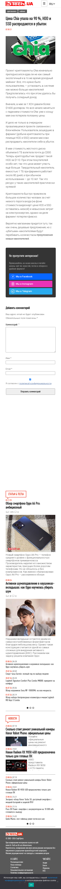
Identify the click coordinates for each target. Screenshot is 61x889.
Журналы (46, 868)
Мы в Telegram (24, 291)
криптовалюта (11, 11)
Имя (8, 358)
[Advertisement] (30, 431)
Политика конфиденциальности (21, 872)
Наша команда (15, 864)
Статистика (14, 867)
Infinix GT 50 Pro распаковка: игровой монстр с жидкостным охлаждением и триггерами (25, 685)
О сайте (14, 859)
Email (9, 369)
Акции (45, 862)
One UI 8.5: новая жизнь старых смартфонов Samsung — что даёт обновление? (29, 665)
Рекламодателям (16, 862)
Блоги (45, 865)
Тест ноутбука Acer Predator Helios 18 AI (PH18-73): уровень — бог (30, 704)
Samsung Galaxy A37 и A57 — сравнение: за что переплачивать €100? (26, 695)
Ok (31, 885)
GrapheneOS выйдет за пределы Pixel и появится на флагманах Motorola (27, 815)
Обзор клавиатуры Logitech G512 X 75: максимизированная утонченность (30, 675)
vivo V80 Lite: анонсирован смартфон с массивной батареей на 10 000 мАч (30, 791)
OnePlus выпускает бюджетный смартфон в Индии (26, 806)
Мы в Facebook (24, 276)
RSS (44, 870)
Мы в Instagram (24, 284)
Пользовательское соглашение (21, 870)
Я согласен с (28, 383)
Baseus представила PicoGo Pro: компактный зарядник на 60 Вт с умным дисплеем (30, 781)
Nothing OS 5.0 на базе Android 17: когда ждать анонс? (28, 799)
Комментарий (12, 324)
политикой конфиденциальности (35, 383)
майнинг (23, 11)
